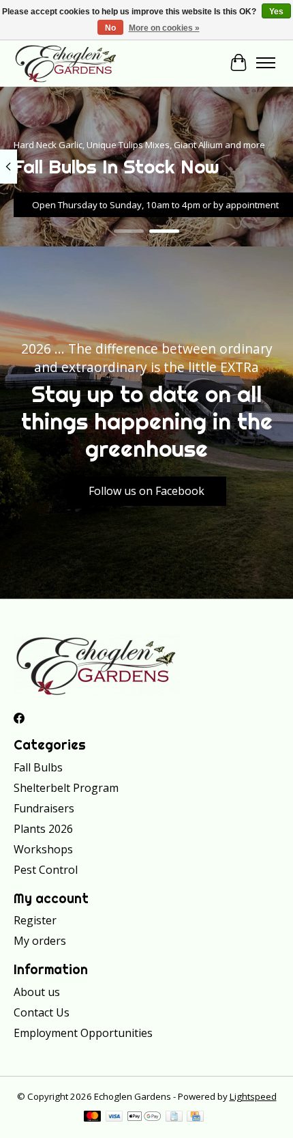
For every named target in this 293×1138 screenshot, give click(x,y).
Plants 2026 (43, 828)
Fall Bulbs (38, 767)
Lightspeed (253, 1096)
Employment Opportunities (83, 1032)
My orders (40, 940)
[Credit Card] (195, 1117)
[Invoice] (174, 1117)
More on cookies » (164, 28)
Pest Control (46, 869)
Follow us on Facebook (146, 490)
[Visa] (114, 1117)
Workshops (43, 849)
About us (37, 991)
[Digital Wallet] (144, 1117)
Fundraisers (44, 808)
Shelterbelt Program (66, 787)
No (110, 28)
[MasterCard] (93, 1117)
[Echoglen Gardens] (66, 63)
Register (35, 920)
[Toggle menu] (265, 62)
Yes (276, 11)
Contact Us (42, 1012)
